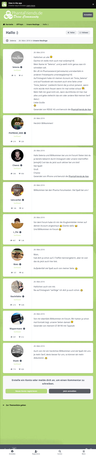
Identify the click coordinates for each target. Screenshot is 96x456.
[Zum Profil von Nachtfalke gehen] (17, 286)
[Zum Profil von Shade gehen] (17, 351)
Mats (16, 264)
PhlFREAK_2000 (16, 133)
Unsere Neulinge (40, 40)
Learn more (5, 4)
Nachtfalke (15, 296)
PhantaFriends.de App (81, 109)
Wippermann (16, 328)
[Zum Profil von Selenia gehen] (7, 40)
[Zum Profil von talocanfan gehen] (17, 190)
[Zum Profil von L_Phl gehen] (17, 222)
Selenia (13, 40)
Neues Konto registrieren (26, 391)
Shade (16, 361)
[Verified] (21, 67)
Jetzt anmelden (69, 391)
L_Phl (15, 232)
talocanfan (16, 200)
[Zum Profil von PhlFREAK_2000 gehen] (17, 123)
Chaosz (15, 165)
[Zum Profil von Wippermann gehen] (17, 319)
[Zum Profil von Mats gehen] (17, 254)
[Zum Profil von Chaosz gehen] (17, 155)
